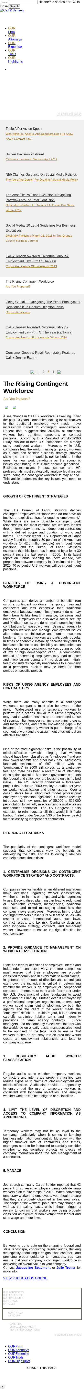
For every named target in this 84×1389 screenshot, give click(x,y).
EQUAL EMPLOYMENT (23, 1326)
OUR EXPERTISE (13, 1295)
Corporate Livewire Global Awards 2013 (31, 266)
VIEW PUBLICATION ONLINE (25, 1278)
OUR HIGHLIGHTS (13, 1298)
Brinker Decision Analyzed (25, 154)
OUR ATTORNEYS (13, 1292)
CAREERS (16, 1324)
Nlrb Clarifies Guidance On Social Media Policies (41, 174)
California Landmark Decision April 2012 (31, 159)
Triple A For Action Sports (24, 128)
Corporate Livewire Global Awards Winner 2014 (36, 337)
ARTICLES (9, 1303)
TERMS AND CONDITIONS (25, 1329)
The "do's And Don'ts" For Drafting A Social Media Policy (42, 179)
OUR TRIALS (10, 1300)
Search (14, 6)
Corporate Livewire (18, 312)
